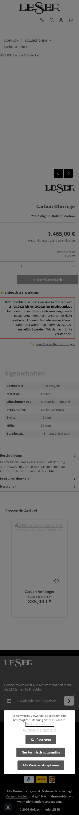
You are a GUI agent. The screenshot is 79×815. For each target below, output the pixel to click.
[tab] (38, 463)
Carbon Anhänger (39, 592)
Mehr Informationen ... (39, 724)
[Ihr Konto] (61, 20)
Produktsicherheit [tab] (14, 478)
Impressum (49, 730)
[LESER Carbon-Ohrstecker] (37, 116)
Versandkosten (17, 796)
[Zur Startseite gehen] (39, 8)
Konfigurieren (41, 739)
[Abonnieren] (69, 701)
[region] (39, 566)
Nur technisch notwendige (41, 752)
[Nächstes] (68, 173)
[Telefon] (42, 20)
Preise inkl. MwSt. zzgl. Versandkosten (51, 240)
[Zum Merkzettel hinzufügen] (56, 581)
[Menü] (8, 20)
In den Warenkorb (47, 279)
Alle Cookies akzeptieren (41, 765)
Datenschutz (31, 730)
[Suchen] (51, 20)
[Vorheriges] (58, 173)
